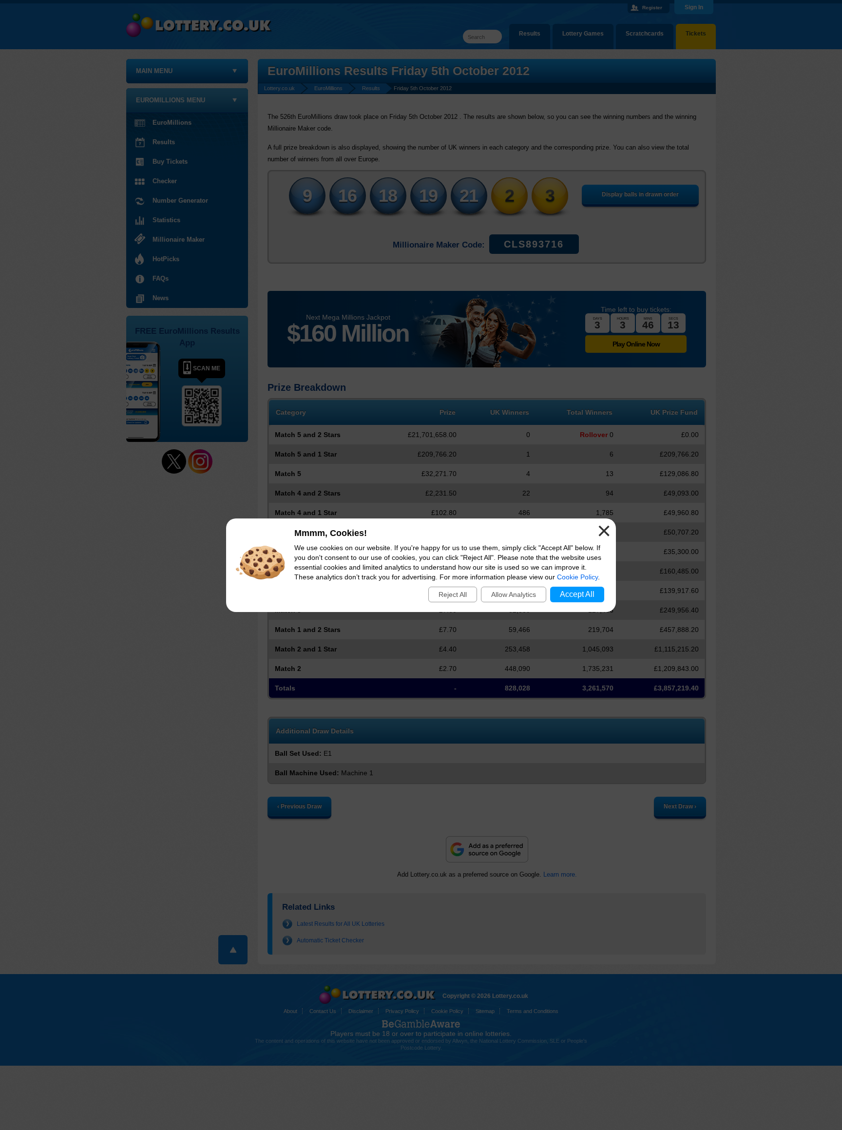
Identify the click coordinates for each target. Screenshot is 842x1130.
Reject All (453, 594)
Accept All (577, 594)
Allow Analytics (513, 594)
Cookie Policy (577, 577)
